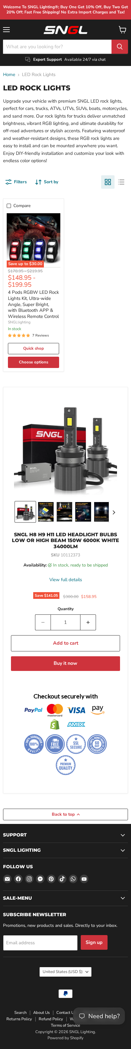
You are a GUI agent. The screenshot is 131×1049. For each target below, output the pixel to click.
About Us (41, 1012)
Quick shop (33, 348)
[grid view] (108, 182)
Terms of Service (65, 1025)
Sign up (94, 942)
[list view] (121, 182)
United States (63, 971)
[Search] (120, 47)
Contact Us (66, 1012)
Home (9, 74)
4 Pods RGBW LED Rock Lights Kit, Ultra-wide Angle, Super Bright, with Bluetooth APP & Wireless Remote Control (33, 304)
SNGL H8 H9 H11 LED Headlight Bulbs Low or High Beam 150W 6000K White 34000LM (65, 540)
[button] (25, 511)
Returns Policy (19, 1019)
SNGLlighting (19, 322)
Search (20, 1012)
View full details (65, 579)
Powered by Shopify (65, 1038)
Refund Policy (51, 1019)
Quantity (66, 609)
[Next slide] (114, 512)
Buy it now (65, 663)
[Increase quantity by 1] (88, 622)
